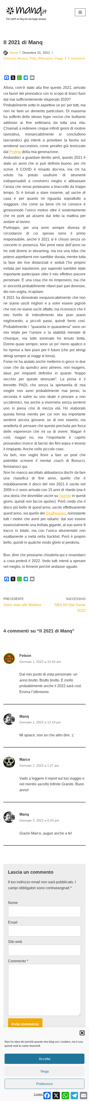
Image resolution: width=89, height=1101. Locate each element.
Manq (14, 52)
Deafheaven (56, 513)
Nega (45, 1071)
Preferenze (44, 1084)
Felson (25, 656)
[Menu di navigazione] (80, 12)
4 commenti (76, 58)
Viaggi (58, 58)
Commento (18, 961)
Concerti (9, 58)
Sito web (15, 942)
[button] (82, 1033)
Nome (13, 903)
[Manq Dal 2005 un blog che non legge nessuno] (26, 12)
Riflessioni (45, 58)
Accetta (44, 1059)
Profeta (15, 152)
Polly (32, 58)
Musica (22, 58)
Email (12, 922)
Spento (65, 496)
